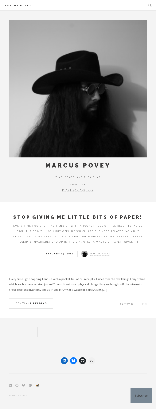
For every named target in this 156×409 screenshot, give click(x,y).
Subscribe (141, 395)
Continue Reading (31, 303)
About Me (78, 184)
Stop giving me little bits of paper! (78, 217)
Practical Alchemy (78, 190)
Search (150, 5)
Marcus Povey (18, 5)
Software (127, 304)
